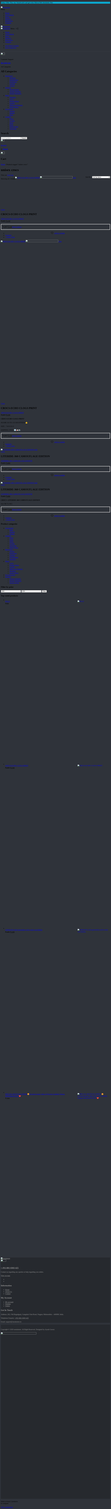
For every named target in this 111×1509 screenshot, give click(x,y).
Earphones (13, 82)
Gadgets (12, 84)
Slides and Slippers (16, 105)
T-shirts (12, 121)
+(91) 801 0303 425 (22, 1318)
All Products (9, 15)
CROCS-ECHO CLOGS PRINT (12, 219)
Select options (16, 227)
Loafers (12, 103)
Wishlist (8, 1304)
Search (24, 138)
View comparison (7, 1507)
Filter (44, 591)
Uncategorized (10, 575)
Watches (8, 19)
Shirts (11, 119)
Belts (11, 115)
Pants (11, 125)
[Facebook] (6, 1281)
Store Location (12, 46)
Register (4, 145)
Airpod (12, 86)
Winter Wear (14, 127)
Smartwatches (14, 90)
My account (9, 1302)
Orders (7, 1306)
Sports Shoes (14, 107)
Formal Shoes (14, 101)
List (12, 175)
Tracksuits (13, 129)
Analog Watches (15, 92)
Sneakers (13, 97)
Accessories (9, 109)
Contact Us (10, 48)
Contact (8, 1294)
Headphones (14, 80)
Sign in (5, 149)
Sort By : (89, 177)
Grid (8, 175)
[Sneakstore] (5, 7)
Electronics (9, 21)
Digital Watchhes (15, 93)
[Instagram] (6, 1279)
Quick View (11, 237)
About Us (8, 1292)
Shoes (7, 17)
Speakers (13, 78)
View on (4, 175)
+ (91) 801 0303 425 (10, 1268)
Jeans (11, 123)
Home (7, 13)
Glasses (12, 111)
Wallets (12, 113)
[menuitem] (7, 32)
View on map (5, 1276)
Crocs (12, 99)
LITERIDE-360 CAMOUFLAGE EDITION (16, 461)
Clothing (8, 23)
